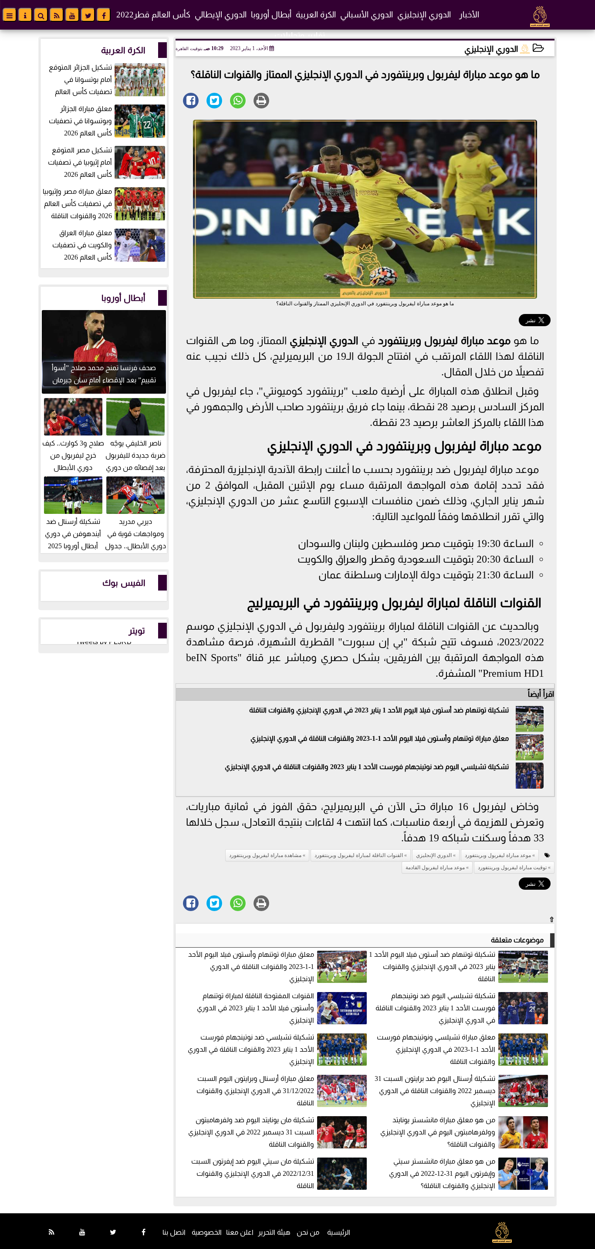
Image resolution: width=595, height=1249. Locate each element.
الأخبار (469, 14)
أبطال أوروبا (271, 14)
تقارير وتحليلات (299, 35)
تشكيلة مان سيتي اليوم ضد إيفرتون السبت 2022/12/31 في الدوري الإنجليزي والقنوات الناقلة (252, 1173)
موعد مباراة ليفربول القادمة (435, 867)
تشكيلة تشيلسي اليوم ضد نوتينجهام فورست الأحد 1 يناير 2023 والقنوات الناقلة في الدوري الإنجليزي (367, 766)
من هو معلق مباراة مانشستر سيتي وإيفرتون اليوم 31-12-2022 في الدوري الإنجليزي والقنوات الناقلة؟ (442, 1173)
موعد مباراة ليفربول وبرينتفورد (444, 340)
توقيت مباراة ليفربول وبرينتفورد (512, 867)
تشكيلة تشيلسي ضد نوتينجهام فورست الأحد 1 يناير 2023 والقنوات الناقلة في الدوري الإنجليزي (251, 1049)
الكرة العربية (316, 14)
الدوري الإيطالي (221, 14)
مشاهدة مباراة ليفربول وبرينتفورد (265, 855)
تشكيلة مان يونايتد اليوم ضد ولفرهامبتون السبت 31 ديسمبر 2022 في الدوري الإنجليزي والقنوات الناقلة (251, 1132)
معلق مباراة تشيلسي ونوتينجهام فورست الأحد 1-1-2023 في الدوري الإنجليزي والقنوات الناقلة (436, 1049)
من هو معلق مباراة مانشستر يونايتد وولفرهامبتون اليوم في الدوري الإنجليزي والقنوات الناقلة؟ (437, 1132)
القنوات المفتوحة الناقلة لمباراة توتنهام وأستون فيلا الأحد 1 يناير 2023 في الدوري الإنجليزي (255, 1008)
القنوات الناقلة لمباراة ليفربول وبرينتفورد (432, 602)
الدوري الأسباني (366, 14)
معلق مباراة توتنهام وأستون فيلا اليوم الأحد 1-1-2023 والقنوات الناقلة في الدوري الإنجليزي (379, 738)
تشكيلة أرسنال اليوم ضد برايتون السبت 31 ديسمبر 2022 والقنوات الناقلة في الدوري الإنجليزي (435, 1091)
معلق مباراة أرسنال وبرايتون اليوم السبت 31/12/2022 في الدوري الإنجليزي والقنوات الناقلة (255, 1091)
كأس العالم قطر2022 (153, 14)
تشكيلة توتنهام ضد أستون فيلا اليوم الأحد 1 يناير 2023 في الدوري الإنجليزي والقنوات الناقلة (379, 710)
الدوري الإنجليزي (424, 14)
